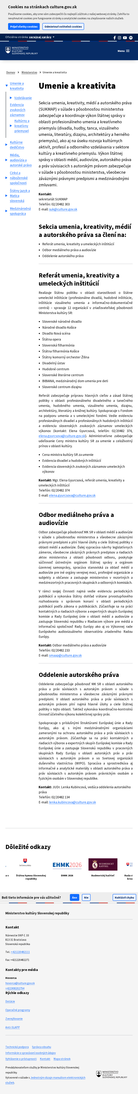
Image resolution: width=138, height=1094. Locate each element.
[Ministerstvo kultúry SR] (112, 1075)
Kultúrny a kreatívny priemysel (21, 126)
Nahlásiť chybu (124, 897)
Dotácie (10, 1001)
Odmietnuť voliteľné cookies (63, 26)
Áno (74, 897)
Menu (124, 51)
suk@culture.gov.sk (63, 209)
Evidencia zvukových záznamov (17, 110)
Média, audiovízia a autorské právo (21, 160)
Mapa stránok (62, 1058)
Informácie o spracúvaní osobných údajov (30, 1053)
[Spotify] (131, 38)
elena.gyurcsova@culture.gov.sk (62, 436)
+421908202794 (14, 988)
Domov (10, 72)
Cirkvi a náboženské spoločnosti (19, 178)
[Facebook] (115, 38)
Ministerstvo (29, 72)
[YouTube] (125, 38)
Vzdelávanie (23, 98)
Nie (86, 897)
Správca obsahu (41, 1047)
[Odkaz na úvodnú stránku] (21, 51)
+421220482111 (20, 952)
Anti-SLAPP (12, 1027)
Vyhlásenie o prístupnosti (21, 1058)
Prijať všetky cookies (24, 26)
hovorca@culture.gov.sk (20, 983)
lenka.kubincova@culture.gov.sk (72, 802)
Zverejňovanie (14, 1018)
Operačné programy (17, 1010)
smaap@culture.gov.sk (65, 655)
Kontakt (45, 1058)
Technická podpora (17, 1047)
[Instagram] (119, 38)
